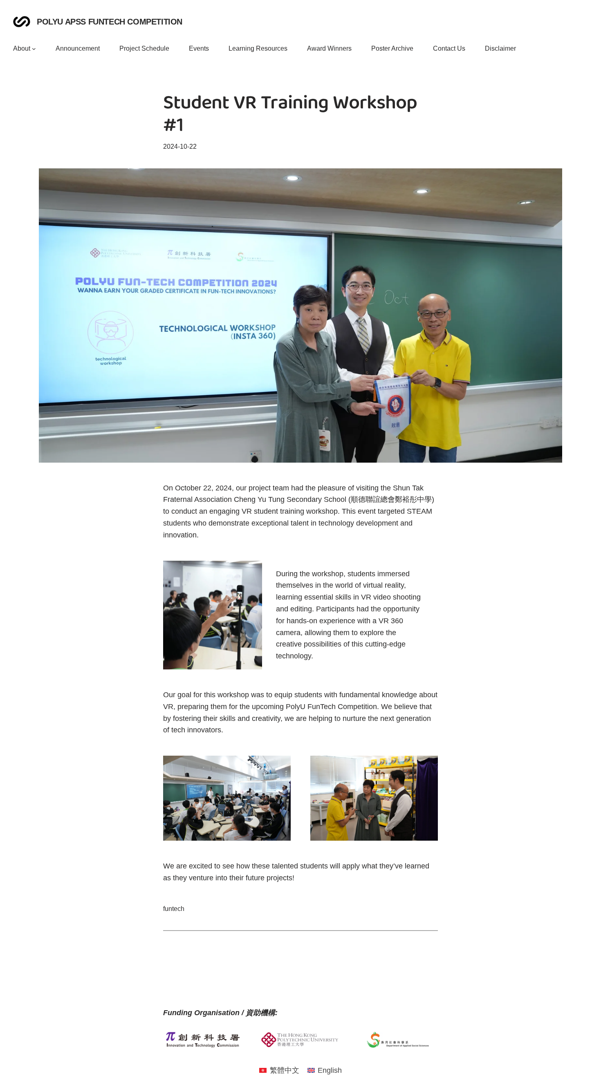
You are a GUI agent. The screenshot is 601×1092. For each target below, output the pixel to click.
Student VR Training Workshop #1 (290, 115)
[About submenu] (34, 49)
